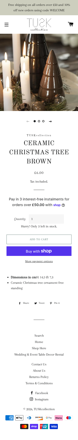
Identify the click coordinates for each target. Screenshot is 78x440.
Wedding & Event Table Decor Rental (39, 354)
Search (39, 336)
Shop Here (39, 348)
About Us (39, 371)
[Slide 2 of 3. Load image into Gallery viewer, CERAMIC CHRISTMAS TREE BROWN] (39, 121)
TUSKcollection (44, 409)
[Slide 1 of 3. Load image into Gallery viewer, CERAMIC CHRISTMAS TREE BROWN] (34, 121)
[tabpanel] (39, 72)
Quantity (20, 219)
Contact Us (39, 364)
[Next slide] (50, 121)
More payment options (39, 261)
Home (39, 342)
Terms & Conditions (39, 383)
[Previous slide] (27, 121)
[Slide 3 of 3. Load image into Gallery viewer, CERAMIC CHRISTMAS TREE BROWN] (43, 121)
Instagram (41, 399)
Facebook (41, 393)
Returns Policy (39, 377)
